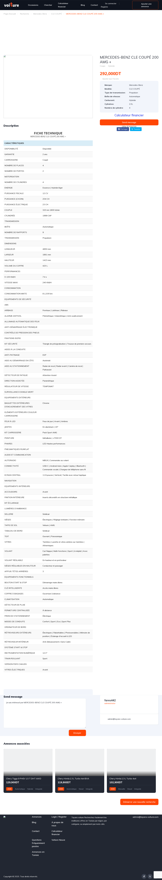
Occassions (33, 5)
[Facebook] (144, 876)
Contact (94, 5)
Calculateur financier (63, 5)
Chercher (48, 5)
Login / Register (59, 816)
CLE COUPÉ (56, 14)
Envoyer (77, 733)
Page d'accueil (10, 14)
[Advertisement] (81, 37)
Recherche (24, 14)
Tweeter (137, 129)
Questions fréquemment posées (38, 843)
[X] (150, 876)
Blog (83, 5)
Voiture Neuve (58, 840)
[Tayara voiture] (11, 5)
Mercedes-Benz (40, 14)
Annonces (37, 816)
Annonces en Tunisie (38, 853)
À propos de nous (57, 824)
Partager (124, 129)
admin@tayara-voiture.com (145, 817)
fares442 (110, 700)
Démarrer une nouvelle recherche (139, 802)
